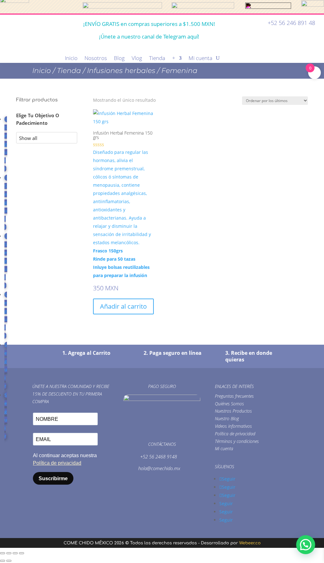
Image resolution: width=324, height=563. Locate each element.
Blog (119, 59)
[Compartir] (15, 553)
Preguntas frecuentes (234, 396)
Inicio (71, 59)
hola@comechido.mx (159, 468)
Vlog (137, 59)
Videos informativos (233, 426)
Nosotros (95, 59)
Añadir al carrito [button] (123, 306)
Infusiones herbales (121, 70)
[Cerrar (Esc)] (21, 553)
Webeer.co (250, 543)
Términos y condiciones (237, 441)
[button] (305, 544)
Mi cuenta (200, 59)
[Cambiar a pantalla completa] (8, 553)
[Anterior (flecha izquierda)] (2, 561)
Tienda (157, 59)
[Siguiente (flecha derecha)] (8, 561)
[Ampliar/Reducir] (2, 553)
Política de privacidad (235, 434)
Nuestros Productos (233, 411)
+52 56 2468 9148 (158, 456)
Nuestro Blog (227, 418)
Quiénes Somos (229, 404)
